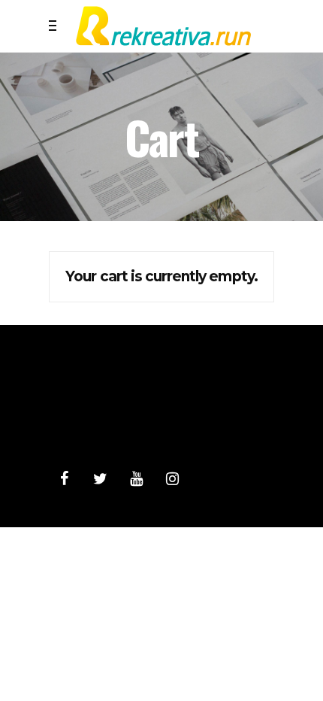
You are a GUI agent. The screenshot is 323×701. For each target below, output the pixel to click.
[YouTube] (136, 479)
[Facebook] (64, 479)
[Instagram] (172, 479)
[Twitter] (100, 479)
